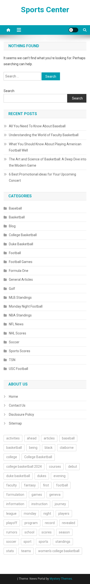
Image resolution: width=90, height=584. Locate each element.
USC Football (18, 369)
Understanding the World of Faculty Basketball (43, 135)
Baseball (15, 208)
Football (15, 253)
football (62, 485)
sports (43, 541)
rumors (11, 532)
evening (60, 476)
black (49, 448)
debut (72, 466)
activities (13, 438)
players (63, 513)
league (11, 513)
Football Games (20, 262)
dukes (41, 476)
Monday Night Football (25, 306)
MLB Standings (20, 297)
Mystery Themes (61, 578)
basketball (14, 448)
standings (62, 541)
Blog (12, 226)
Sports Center (45, 9)
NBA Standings (20, 315)
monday (30, 513)
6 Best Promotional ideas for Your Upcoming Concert (42, 177)
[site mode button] (73, 30)
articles (49, 438)
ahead (31, 438)
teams (26, 551)
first (46, 485)
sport (27, 541)
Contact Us (17, 405)
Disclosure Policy (21, 414)
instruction (39, 504)
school (29, 532)
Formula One (18, 271)
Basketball (17, 217)
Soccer (14, 342)
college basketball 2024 (24, 466)
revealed (68, 523)
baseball (68, 438)
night (47, 513)
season (64, 532)
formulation (15, 494)
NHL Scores (17, 333)
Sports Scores (19, 351)
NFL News (16, 324)
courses (55, 466)
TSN (12, 360)
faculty (11, 485)
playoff (11, 523)
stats (10, 551)
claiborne (67, 448)
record (50, 523)
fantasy (30, 485)
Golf (12, 289)
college (11, 457)
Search (9, 91)
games (36, 494)
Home (13, 396)
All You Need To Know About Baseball (37, 126)
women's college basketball (58, 551)
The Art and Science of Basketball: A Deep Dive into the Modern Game (47, 162)
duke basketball (18, 476)
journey (60, 504)
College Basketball (23, 235)
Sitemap (15, 423)
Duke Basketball (21, 244)
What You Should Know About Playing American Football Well (45, 147)
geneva (54, 494)
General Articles (21, 279)
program (31, 523)
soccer (11, 541)
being (33, 448)
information (15, 504)
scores (47, 532)
